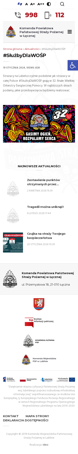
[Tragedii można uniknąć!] (13, 216)
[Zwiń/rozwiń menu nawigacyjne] (69, 31)
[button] (73, 65)
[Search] (62, 4)
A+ (32, 4)
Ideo (45, 445)
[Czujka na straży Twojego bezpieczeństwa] (13, 243)
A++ (40, 4)
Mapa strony (37, 416)
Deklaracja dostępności (25, 420)
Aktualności (32, 48)
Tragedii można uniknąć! (45, 207)
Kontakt (11, 416)
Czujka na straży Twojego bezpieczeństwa (46, 236)
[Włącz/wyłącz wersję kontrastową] (49, 4)
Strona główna (12, 48)
